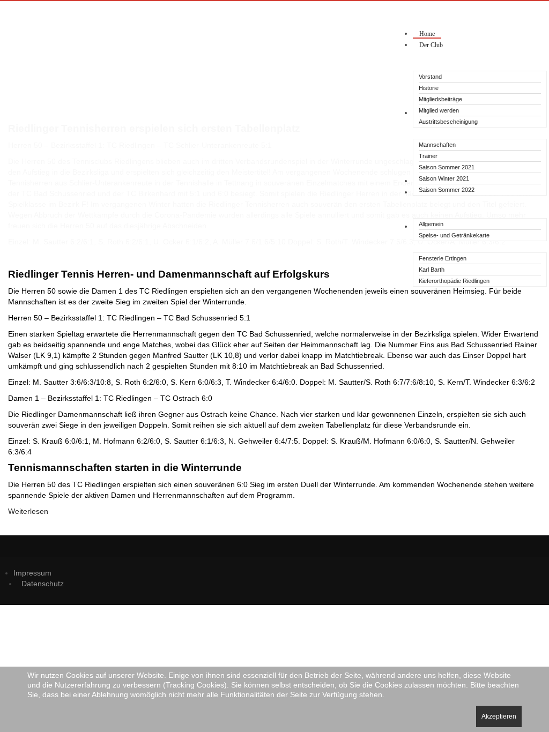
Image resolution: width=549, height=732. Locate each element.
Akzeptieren (498, 716)
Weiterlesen (28, 511)
